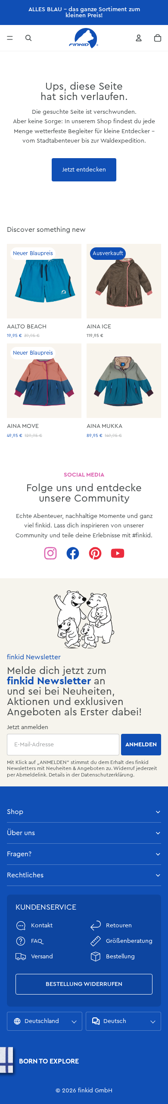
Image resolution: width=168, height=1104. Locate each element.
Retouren (119, 926)
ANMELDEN (141, 745)
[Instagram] (50, 553)
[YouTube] (117, 553)
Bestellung (120, 957)
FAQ (36, 941)
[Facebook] (73, 553)
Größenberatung (129, 941)
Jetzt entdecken (84, 170)
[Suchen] (28, 37)
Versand (42, 957)
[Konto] (138, 37)
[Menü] (10, 38)
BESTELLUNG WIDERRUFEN (84, 984)
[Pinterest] (95, 553)
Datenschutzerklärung (107, 774)
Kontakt (42, 926)
